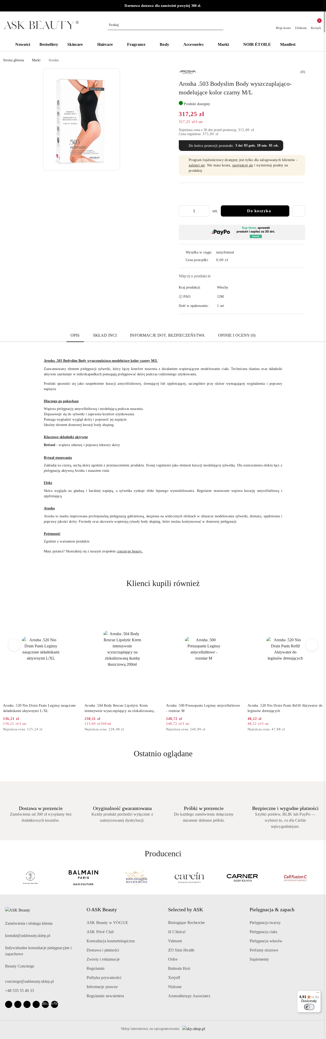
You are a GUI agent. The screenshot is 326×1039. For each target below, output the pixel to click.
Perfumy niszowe (264, 950)
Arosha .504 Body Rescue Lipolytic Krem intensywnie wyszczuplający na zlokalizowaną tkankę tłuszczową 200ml (37, 708)
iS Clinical (176, 932)
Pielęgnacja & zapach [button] (272, 909)
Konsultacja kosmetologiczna (111, 941)
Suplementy (259, 959)
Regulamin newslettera (105, 996)
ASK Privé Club (100, 932)
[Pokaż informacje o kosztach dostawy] (231, 260)
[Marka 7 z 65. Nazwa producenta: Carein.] (136, 877)
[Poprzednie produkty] (14, 645)
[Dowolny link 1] (45, 1004)
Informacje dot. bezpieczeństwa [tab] (167, 335)
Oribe (173, 959)
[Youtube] (27, 1004)
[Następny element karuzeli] (320, 878)
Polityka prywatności (104, 977)
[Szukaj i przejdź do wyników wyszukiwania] (220, 25)
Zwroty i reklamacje (103, 959)
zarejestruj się (242, 165)
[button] (308, 45)
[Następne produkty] (312, 645)
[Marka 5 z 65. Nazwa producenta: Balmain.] (30, 877)
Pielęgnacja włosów (266, 941)
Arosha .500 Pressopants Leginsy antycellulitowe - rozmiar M (121, 708)
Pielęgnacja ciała (263, 932)
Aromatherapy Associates (189, 996)
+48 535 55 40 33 (19, 990)
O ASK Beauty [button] (102, 909)
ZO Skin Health (181, 950)
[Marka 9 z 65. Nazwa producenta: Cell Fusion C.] (242, 877)
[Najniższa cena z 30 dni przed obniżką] (76, 729)
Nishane (175, 987)
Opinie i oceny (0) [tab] (236, 335)
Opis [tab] (75, 335)
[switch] (309, 1007)
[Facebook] (8, 1004)
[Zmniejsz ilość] (183, 211)
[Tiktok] (36, 1004)
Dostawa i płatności (103, 950)
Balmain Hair (179, 968)
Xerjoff (174, 977)
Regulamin (95, 968)
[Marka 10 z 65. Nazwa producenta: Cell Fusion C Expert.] (295, 877)
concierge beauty (129, 551)
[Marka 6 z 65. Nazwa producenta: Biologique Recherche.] (83, 877)
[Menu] (318, 994)
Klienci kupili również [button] (163, 583)
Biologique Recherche (186, 922)
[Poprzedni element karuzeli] (5, 878)
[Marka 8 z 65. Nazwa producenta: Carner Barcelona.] (189, 877)
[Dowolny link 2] (54, 1004)
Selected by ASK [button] (185, 909)
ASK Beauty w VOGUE (107, 922)
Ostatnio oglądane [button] (163, 753)
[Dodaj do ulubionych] (298, 211)
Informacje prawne (102, 987)
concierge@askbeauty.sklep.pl (29, 981)
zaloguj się (197, 165)
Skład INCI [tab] (105, 335)
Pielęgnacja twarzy (265, 922)
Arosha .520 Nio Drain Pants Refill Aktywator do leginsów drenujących (203, 708)
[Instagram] (17, 1004)
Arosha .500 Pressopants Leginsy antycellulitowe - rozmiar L (284, 708)
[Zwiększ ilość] (205, 211)
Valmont (175, 941)
